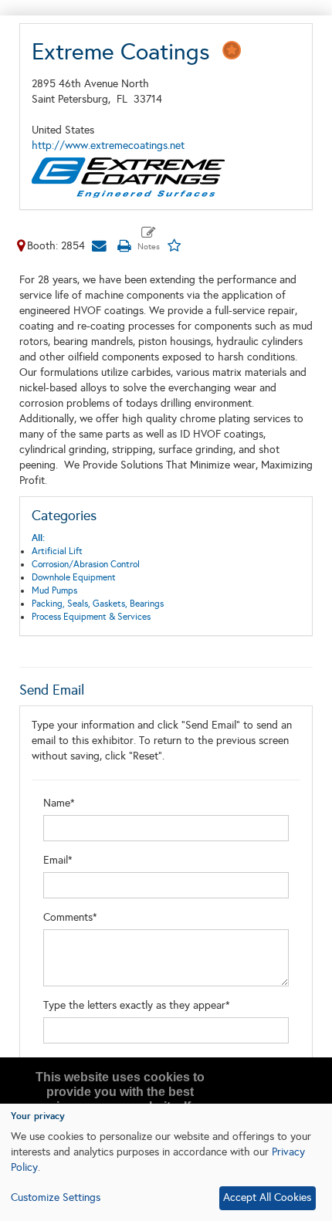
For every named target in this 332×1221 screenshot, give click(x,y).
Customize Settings (55, 1197)
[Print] (123, 245)
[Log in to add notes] (148, 239)
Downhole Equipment (74, 577)
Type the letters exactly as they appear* (136, 1005)
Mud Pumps (54, 590)
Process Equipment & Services (91, 616)
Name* (59, 803)
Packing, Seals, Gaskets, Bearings (98, 603)
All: (38, 538)
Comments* (70, 917)
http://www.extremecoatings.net (108, 145)
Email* (58, 860)
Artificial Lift (57, 551)
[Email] (99, 245)
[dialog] (166, 1162)
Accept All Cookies (267, 1197)
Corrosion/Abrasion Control (86, 564)
